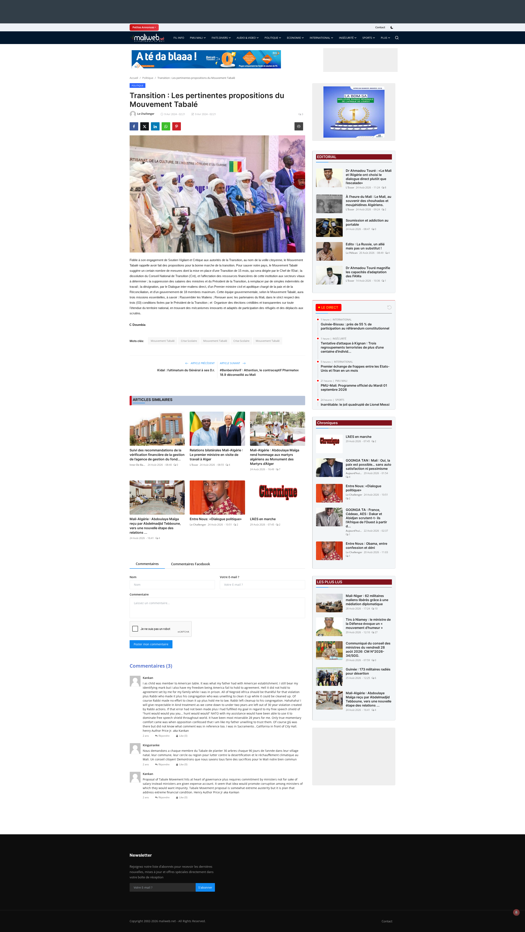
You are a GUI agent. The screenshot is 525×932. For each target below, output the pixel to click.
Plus (384, 38)
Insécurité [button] (346, 38)
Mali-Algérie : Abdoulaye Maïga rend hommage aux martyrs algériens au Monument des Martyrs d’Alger (274, 457)
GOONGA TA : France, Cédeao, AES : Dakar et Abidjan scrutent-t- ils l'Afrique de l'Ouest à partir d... (366, 518)
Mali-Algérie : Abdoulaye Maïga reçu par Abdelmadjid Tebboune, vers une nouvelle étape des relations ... (155, 526)
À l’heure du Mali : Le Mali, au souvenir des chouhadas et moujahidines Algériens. (368, 201)
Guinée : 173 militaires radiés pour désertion (368, 671)
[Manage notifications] (516, 912)
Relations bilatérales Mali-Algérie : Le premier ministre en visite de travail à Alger (216, 454)
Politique (147, 78)
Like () (183, 735)
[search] (397, 37)
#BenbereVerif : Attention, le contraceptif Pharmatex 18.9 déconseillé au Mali (259, 372)
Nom (133, 577)
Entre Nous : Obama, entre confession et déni (366, 545)
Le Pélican (352, 253)
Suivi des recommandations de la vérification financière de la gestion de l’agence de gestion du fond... (157, 454)
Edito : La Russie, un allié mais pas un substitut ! (365, 246)
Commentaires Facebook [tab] (190, 564)
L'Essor (194, 465)
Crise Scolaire (189, 341)
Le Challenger (198, 524)
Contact (380, 27)
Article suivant (230, 363)
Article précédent (202, 363)
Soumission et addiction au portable (367, 222)
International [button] (320, 38)
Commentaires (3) (151, 665)
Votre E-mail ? (229, 577)
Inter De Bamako (138, 465)
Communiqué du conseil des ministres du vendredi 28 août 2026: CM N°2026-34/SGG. (368, 649)
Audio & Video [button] (246, 38)
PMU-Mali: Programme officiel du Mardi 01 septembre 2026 (354, 387)
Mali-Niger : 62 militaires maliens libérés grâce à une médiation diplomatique (367, 600)
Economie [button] (294, 38)
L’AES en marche (263, 519)
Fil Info (178, 38)
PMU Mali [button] (196, 38)
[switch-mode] (392, 27)
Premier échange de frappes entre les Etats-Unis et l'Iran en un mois (355, 368)
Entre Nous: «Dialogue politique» (216, 519)
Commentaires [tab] (147, 564)
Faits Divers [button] (220, 38)
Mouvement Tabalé (163, 341)
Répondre (164, 735)
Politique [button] (271, 38)
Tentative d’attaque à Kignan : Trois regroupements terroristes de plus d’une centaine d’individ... (352, 347)
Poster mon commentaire (151, 644)
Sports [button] (367, 38)
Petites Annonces (143, 27)
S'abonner (205, 887)
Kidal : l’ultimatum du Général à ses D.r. (186, 370)
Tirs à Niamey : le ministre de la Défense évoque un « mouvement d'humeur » (368, 623)
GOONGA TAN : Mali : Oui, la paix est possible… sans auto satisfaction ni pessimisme (368, 464)
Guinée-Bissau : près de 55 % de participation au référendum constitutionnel (355, 326)
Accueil (134, 78)
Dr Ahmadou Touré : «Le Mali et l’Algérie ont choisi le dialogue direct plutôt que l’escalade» (368, 177)
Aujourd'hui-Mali (354, 473)
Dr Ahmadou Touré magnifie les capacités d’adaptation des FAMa (368, 272)
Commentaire (139, 594)
